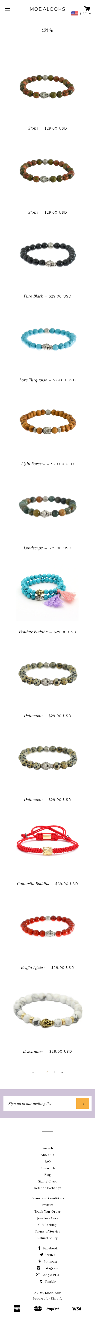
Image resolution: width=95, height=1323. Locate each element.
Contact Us (47, 1168)
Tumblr (50, 1281)
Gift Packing (47, 1225)
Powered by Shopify (47, 1298)
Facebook (50, 1248)
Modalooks (47, 9)
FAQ (48, 1161)
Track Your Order (47, 1211)
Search (47, 1148)
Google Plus (50, 1275)
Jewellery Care (47, 1218)
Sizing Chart (47, 1181)
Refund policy (47, 1238)
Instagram (50, 1268)
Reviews (47, 1205)
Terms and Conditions (47, 1198)
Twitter (49, 1255)
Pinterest (50, 1261)
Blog (47, 1175)
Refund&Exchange (47, 1188)
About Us (47, 1155)
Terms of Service (47, 1231)
